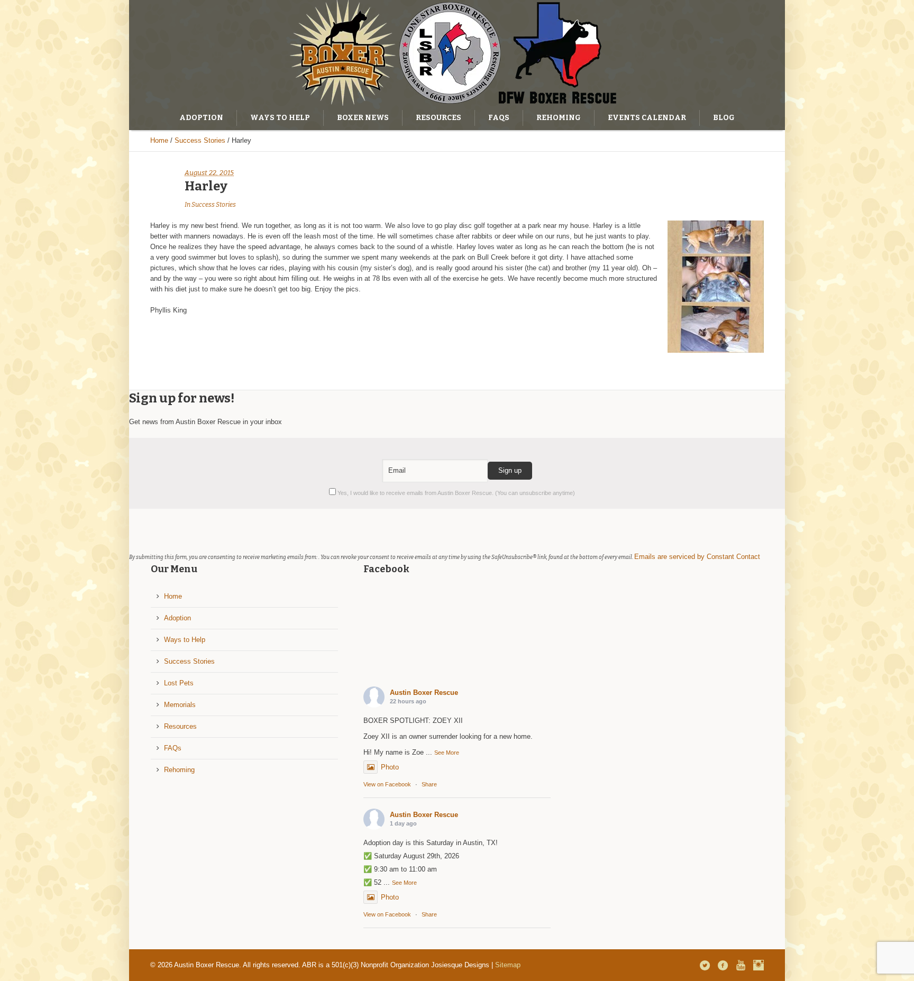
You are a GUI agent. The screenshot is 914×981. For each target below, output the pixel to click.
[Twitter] (704, 965)
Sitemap (507, 965)
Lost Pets (179, 683)
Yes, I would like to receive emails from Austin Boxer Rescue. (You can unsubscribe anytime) (455, 493)
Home (159, 140)
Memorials (180, 705)
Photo (390, 767)
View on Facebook (387, 784)
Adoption (177, 618)
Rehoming (179, 770)
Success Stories (200, 140)
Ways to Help (184, 640)
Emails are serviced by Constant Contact (697, 557)
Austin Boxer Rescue (424, 692)
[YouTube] (740, 965)
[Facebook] (722, 965)
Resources (180, 726)
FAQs (172, 748)
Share (429, 784)
